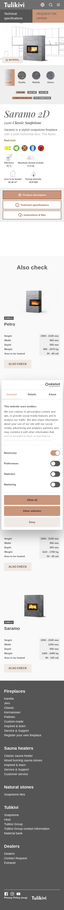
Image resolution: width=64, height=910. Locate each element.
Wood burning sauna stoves (23, 760)
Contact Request (15, 858)
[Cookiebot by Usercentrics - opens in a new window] (45, 385)
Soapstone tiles (14, 794)
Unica (50, 82)
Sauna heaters (18, 748)
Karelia (9, 698)
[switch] (55, 463)
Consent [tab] (11, 394)
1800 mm (32, 92)
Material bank (13, 833)
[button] (51, 5)
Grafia (21, 82)
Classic (9, 707)
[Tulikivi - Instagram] (12, 894)
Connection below (22, 98)
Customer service (16, 774)
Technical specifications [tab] (34, 205)
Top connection (42, 98)
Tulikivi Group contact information (26, 828)
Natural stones (19, 787)
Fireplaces (14, 691)
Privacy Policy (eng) (15, 897)
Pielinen (9, 717)
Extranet (10, 863)
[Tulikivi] (18, 4)
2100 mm (43, 92)
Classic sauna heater (18, 755)
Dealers (12, 846)
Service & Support (16, 730)
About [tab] (52, 394)
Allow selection (32, 510)
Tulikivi (11, 807)
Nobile (36, 82)
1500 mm (20, 92)
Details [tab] (32, 394)
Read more (10, 140)
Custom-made (13, 721)
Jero (7, 703)
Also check (18, 364)
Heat (7, 819)
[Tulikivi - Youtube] (18, 894)
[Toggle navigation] (58, 5)
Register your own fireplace (22, 735)
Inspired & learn (15, 726)
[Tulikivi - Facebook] (6, 894)
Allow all (32, 499)
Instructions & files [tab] (35, 215)
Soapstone (11, 815)
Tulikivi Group (13, 824)
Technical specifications (13, 16)
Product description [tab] (34, 195)
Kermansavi (12, 712)
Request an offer (46, 16)
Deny (32, 522)
